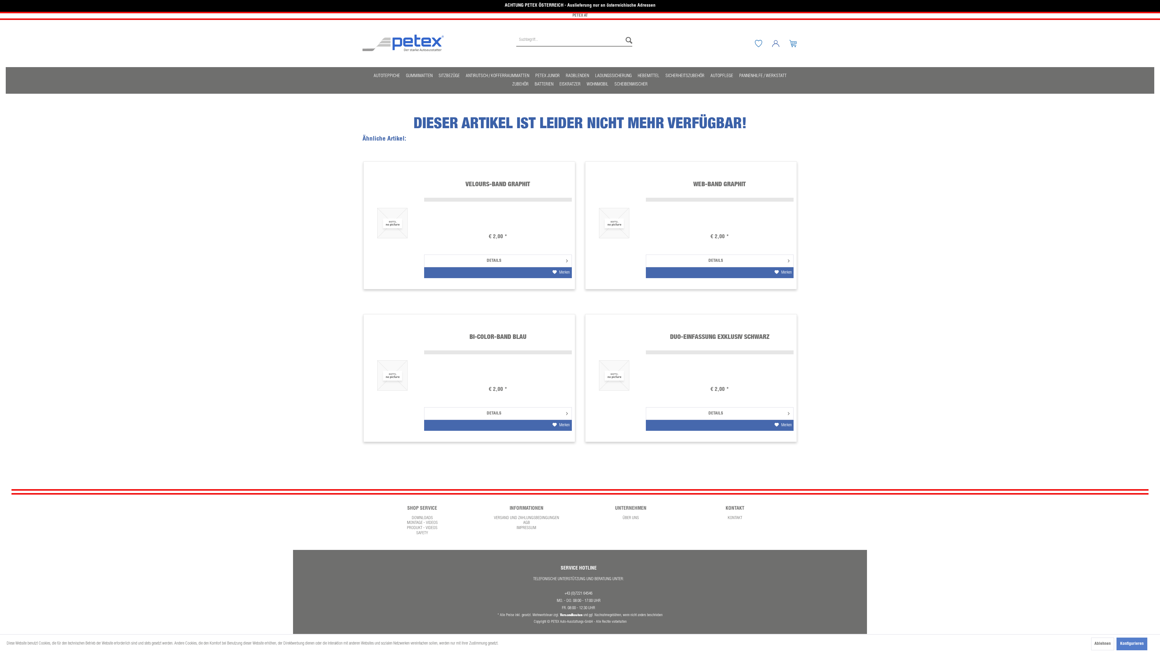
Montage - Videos (422, 523)
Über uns (631, 518)
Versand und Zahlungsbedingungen (526, 518)
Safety (422, 533)
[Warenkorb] (797, 43)
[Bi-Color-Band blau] (392, 375)
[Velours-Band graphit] (392, 223)
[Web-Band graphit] (614, 223)
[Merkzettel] (763, 43)
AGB (526, 523)
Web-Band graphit (719, 184)
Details (494, 261)
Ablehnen (1102, 644)
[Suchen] (627, 40)
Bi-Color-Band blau (498, 336)
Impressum (526, 528)
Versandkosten (571, 614)
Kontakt (735, 518)
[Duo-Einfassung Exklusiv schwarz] (614, 375)
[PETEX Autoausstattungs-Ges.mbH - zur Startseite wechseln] (403, 42)
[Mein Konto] (780, 43)
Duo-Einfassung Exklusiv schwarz (719, 336)
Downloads (422, 518)
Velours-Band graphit (498, 184)
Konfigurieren (1132, 644)
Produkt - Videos (422, 528)
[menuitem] (574, 43)
